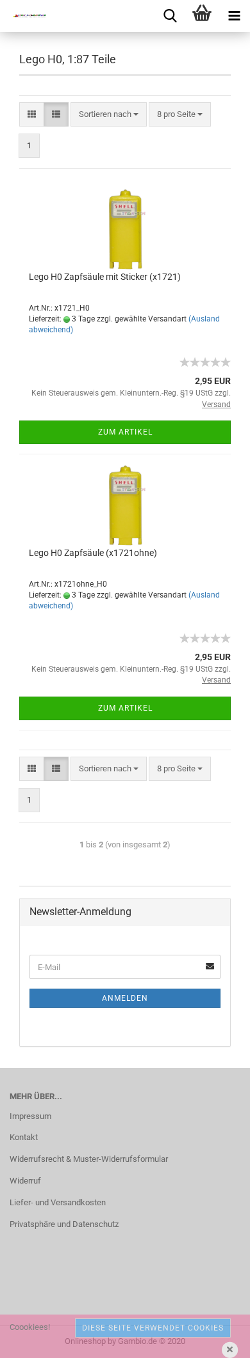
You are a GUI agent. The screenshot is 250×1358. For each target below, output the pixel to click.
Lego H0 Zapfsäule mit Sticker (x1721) (105, 277)
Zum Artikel (125, 432)
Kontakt (24, 1137)
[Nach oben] (215, 1339)
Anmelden (125, 998)
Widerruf (25, 1180)
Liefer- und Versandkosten (58, 1202)
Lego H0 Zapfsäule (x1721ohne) (93, 553)
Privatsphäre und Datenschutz (64, 1224)
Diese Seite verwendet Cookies (153, 1327)
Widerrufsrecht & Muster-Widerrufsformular (89, 1159)
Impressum (30, 1116)
